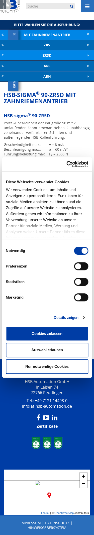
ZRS (47, 44)
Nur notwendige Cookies (47, 366)
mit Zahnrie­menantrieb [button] (47, 34)
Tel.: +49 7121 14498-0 (47, 400)
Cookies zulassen (47, 333)
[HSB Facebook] (38, 417)
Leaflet (45, 513)
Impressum (31, 522)
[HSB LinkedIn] (54, 417)
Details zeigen (66, 317)
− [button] (83, 484)
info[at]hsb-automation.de (47, 406)
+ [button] (83, 476)
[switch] (81, 266)
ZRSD (47, 55)
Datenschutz (57, 522)
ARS (47, 65)
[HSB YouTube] (46, 417)
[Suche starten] (71, 6)
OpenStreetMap (64, 513)
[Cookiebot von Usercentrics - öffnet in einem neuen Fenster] (67, 164)
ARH (47, 76)
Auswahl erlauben (47, 350)
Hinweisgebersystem (47, 527)
